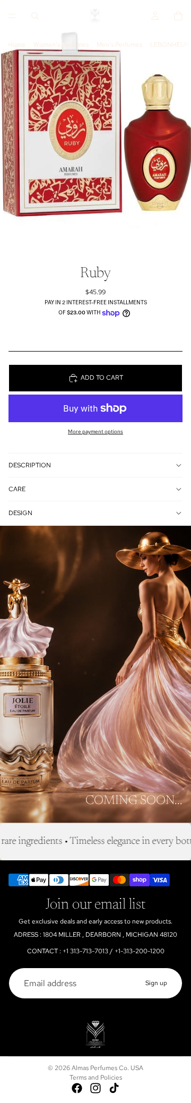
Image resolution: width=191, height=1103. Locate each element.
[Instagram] (95, 1088)
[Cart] (178, 16)
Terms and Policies (96, 1077)
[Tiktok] (114, 1088)
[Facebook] (77, 1088)
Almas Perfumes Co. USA (107, 1068)
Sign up (156, 983)
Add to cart (102, 377)
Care (16, 489)
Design (20, 513)
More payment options (95, 431)
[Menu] (12, 16)
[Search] (35, 16)
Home (16, 44)
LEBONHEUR (169, 44)
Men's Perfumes (119, 44)
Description (29, 465)
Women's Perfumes (61, 44)
